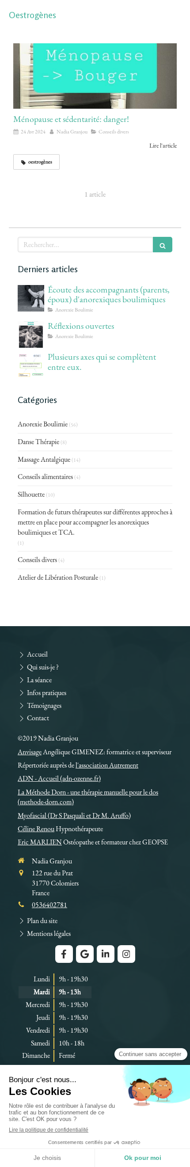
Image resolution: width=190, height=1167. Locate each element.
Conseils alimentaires (45, 476)
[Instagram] (126, 954)
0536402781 (49, 904)
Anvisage (30, 751)
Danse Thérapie (38, 441)
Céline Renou (36, 828)
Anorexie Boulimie (43, 424)
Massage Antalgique (44, 459)
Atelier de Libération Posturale (58, 577)
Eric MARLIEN (40, 842)
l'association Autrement (107, 765)
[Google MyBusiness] (85, 954)
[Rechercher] (162, 244)
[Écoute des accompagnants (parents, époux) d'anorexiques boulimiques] (31, 298)
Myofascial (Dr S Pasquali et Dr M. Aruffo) (74, 815)
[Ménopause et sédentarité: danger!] (95, 76)
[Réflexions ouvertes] (31, 334)
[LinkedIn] (105, 954)
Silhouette (31, 494)
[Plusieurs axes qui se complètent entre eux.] (31, 365)
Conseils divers (37, 559)
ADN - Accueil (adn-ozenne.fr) (59, 778)
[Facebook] (64, 954)
